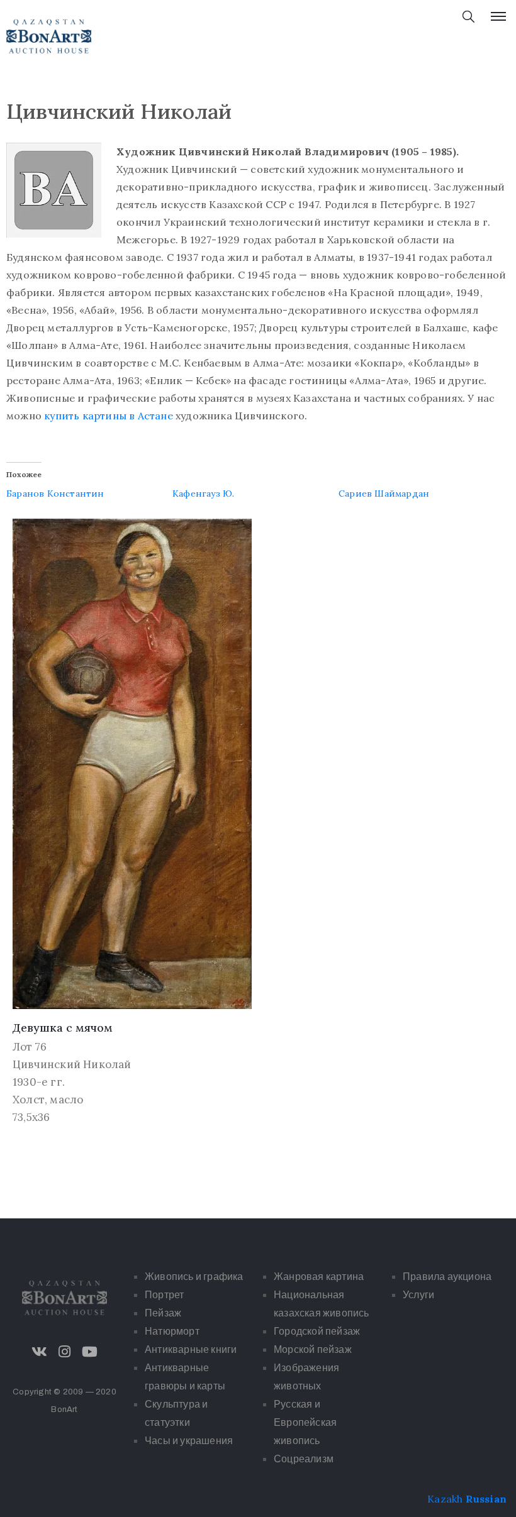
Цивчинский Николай (72, 1064)
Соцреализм (304, 1459)
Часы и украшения (189, 1440)
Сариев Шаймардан (384, 493)
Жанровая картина (319, 1276)
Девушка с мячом (63, 1027)
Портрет (164, 1294)
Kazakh (445, 1498)
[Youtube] (90, 1351)
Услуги (418, 1294)
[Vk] (39, 1351)
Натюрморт (172, 1331)
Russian (486, 1498)
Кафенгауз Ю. (203, 493)
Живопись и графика (194, 1276)
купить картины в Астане (110, 415)
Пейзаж (163, 1313)
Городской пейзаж (317, 1331)
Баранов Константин (55, 493)
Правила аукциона (447, 1276)
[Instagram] (64, 1351)
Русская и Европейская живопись (305, 1422)
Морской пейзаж (313, 1349)
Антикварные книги (191, 1349)
